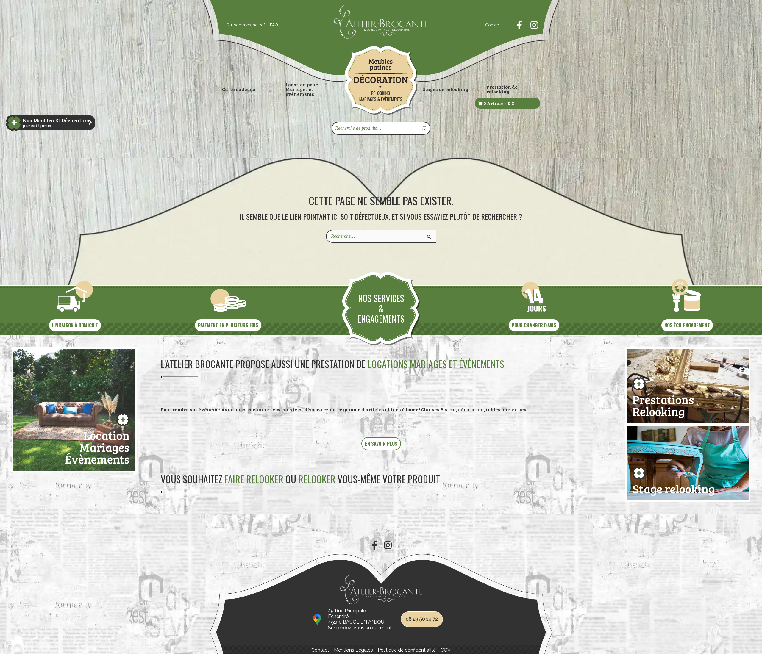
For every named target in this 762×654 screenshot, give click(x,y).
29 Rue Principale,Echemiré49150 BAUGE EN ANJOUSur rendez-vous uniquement (360, 619)
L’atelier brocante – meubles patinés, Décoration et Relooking (381, 80)
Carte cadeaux (239, 89)
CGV (446, 650)
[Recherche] (424, 128)
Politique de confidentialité (407, 650)
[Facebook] (519, 25)
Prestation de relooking (502, 89)
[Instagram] (534, 25)
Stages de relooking (445, 89)
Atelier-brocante (353, 42)
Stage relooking (674, 488)
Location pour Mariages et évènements (301, 89)
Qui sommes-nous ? (246, 25)
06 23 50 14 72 (422, 619)
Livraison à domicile (75, 325)
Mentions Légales (353, 650)
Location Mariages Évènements (97, 446)
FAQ (274, 25)
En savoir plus (381, 443)
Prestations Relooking (663, 404)
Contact (492, 25)
